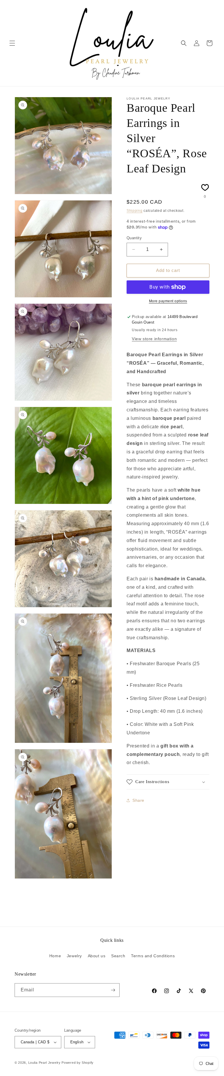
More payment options (168, 301)
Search (118, 955)
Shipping (135, 211)
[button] (12, 43)
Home (55, 955)
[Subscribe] (112, 990)
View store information (154, 338)
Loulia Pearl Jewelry (44, 1062)
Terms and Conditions (153, 955)
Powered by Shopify (78, 1062)
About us (97, 955)
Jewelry (74, 955)
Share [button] (138, 800)
